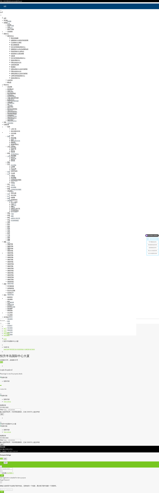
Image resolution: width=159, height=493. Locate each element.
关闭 (5, 459)
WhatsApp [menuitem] (6, 349)
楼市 (8, 321)
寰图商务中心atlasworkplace (19, 49)
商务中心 (6, 33)
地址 (5, 331)
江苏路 (13, 166)
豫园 (12, 140)
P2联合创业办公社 (16, 62)
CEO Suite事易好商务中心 (18, 47)
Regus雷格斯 (14, 38)
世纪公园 (13, 193)
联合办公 (6, 84)
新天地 (13, 151)
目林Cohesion (15, 64)
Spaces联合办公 (12, 111)
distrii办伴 (10, 89)
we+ (8, 104)
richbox (13, 67)
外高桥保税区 (15, 220)
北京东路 (13, 133)
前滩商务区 (14, 199)
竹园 (12, 214)
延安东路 (13, 147)
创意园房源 (10, 304)
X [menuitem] (24, 349)
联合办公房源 (11, 290)
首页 (5, 6)
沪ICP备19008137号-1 (6, 449)
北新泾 (13, 185)
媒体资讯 (10, 316)
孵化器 (9, 82)
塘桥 (12, 216)
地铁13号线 (10, 283)
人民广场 (13, 129)
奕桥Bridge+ (10, 115)
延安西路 (13, 187)
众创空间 (10, 80)
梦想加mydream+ (12, 113)
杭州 (8, 242)
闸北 (8, 171)
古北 (12, 191)
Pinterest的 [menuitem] (13, 349)
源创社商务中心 (15, 60)
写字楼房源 (10, 302)
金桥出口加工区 (15, 218)
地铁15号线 (10, 275)
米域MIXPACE (10, 95)
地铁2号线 (10, 246)
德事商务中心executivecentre (19, 40)
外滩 (12, 135)
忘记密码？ (10, 473)
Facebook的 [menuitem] (20, 349)
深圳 (8, 237)
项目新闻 (10, 319)
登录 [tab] (5, 462)
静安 (8, 153)
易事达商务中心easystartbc (19, 69)
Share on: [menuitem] (6, 347)
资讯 (5, 313)
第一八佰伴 (14, 202)
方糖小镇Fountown (12, 98)
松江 (8, 224)
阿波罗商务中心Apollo (17, 51)
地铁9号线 (10, 261)
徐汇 (8, 194)
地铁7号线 (10, 259)
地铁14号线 (10, 272)
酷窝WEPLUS (10, 100)
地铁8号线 (10, 255)
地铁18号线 (10, 294)
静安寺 (13, 157)
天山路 (13, 173)
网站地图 (2, 447)
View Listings (7, 401)
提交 (2, 414)
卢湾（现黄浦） (11, 146)
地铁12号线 (10, 268)
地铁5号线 (10, 253)
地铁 (5, 253)
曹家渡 (13, 160)
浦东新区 (10, 191)
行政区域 (6, 132)
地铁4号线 (10, 250)
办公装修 (10, 334)
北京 (8, 230)
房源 (5, 298)
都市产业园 (10, 29)
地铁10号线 (10, 264)
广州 (8, 235)
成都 (8, 239)
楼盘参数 (7, 333)
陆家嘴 (13, 197)
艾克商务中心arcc (16, 42)
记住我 (4, 473)
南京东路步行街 (15, 140)
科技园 (9, 21)
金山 (8, 226)
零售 (5, 127)
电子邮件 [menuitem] (32, 349)
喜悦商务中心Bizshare (17, 53)
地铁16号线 (10, 277)
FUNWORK (10, 105)
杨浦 (8, 198)
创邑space (10, 123)
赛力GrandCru (15, 44)
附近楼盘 (7, 335)
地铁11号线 (10, 266)
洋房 (8, 23)
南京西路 (13, 165)
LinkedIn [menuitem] (27, 349)
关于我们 (6, 317)
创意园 (6, 22)
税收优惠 (10, 330)
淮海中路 (13, 149)
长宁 (8, 174)
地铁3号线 (10, 248)
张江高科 (13, 205)
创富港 (13, 56)
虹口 (8, 196)
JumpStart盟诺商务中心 (18, 75)
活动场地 (10, 28)
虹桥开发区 (14, 171)
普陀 (8, 213)
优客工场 (10, 91)
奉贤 (8, 215)
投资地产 (10, 325)
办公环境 (10, 332)
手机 (2, 410)
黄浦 (8, 136)
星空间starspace (12, 109)
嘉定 (8, 217)
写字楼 (6, 12)
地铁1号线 (10, 244)
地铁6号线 (10, 257)
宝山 (8, 219)
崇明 (8, 222)
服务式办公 (10, 36)
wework (9, 87)
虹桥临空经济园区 (16, 189)
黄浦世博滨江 (15, 154)
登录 (2, 475)
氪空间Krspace (11, 93)
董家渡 (13, 142)
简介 (5, 329)
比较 (1, 459)
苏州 (8, 228)
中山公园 (13, 168)
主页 (5, 339)
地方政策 (10, 328)
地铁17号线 (10, 279)
